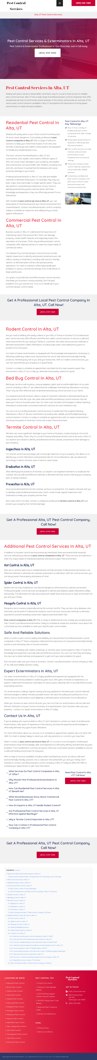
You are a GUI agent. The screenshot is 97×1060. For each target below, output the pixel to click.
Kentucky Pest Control (15, 1003)
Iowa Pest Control (14, 995)
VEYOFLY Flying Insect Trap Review (47, 1001)
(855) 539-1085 (74, 1003)
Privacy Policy (42, 1028)
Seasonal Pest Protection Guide (46, 1008)
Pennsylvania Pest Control (17, 1034)
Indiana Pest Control (15, 991)
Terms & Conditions (45, 1032)
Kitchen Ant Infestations (46, 1014)
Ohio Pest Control (14, 1030)
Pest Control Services (44, 1057)
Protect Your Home (44, 983)
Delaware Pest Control (15, 983)
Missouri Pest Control (15, 1018)
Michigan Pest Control (15, 1011)
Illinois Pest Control (14, 987)
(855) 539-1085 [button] (83, 3)
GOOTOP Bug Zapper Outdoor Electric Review (45, 995)
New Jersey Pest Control (16, 1026)
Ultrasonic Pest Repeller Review (46, 988)
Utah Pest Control (14, 1038)
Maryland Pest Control (15, 1007)
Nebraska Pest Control (15, 1022)
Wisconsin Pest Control (16, 1042)
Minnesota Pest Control (16, 1014)
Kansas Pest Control (15, 999)
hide (17, 870)
